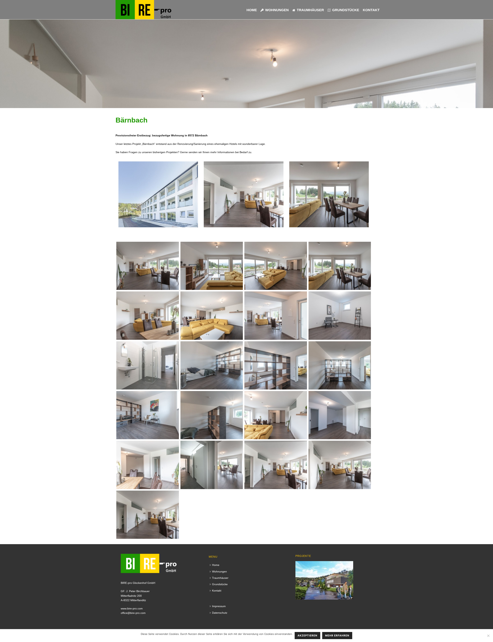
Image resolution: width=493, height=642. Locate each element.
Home (251, 10)
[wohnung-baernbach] (147, 266)
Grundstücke (345, 10)
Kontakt (371, 10)
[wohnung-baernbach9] (147, 365)
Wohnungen (277, 10)
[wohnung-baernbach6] (211, 315)
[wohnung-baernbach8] (340, 315)
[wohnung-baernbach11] (211, 365)
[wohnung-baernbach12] (275, 365)
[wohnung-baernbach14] (147, 415)
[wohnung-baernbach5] (147, 315)
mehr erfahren (337, 635)
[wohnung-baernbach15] (211, 415)
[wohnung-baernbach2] (211, 266)
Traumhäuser (310, 10)
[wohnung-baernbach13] (340, 365)
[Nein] (488, 636)
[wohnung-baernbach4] (340, 266)
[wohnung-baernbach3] (275, 266)
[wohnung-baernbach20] (211, 465)
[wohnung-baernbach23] (147, 515)
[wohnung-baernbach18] (147, 465)
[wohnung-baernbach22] (340, 465)
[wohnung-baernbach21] (275, 465)
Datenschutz (219, 612)
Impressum (219, 606)
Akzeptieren (307, 635)
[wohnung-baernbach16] (275, 415)
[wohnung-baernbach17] (340, 415)
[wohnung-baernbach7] (275, 315)
